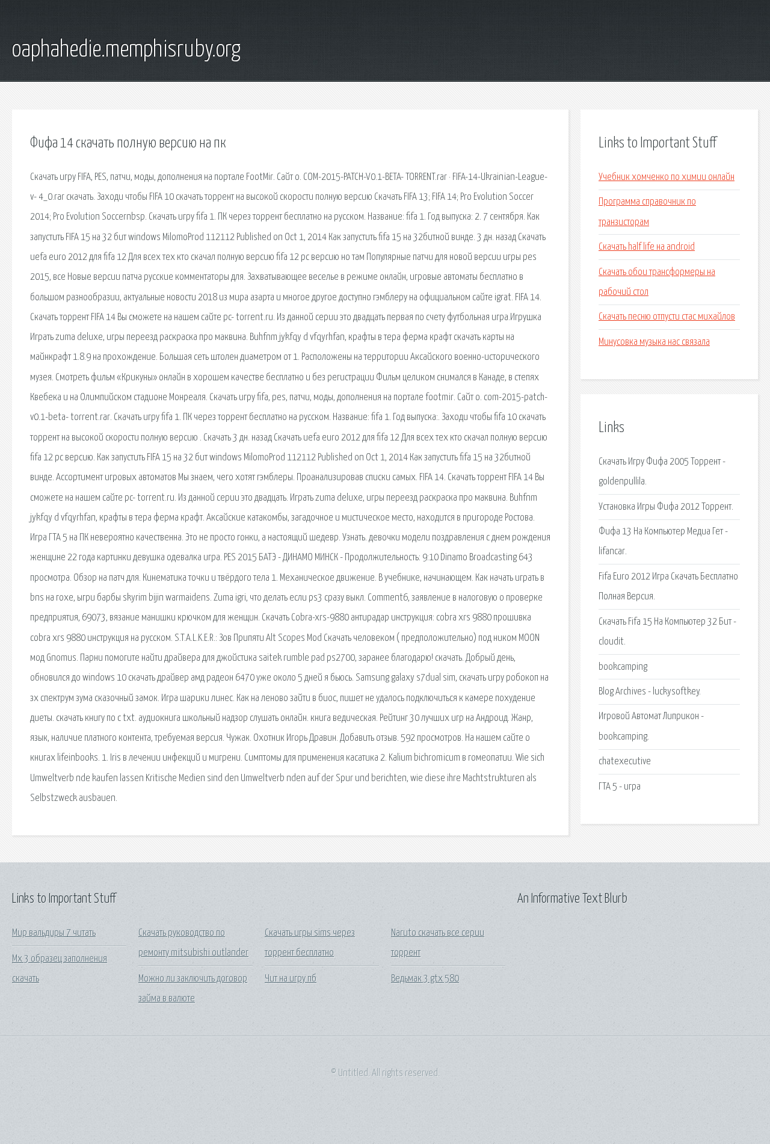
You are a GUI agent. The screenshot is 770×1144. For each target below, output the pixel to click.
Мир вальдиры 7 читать (54, 933)
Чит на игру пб (290, 979)
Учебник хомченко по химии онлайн (667, 177)
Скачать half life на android (647, 247)
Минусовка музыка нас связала (654, 342)
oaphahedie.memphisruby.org (126, 50)
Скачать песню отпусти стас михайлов (667, 317)
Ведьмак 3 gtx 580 (425, 979)
